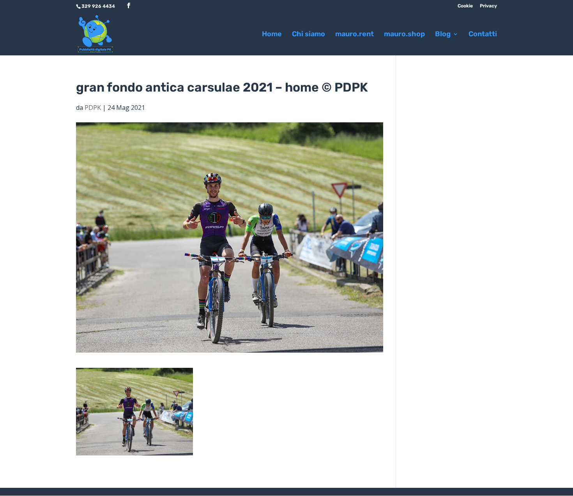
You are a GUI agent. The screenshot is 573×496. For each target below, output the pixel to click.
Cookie (465, 6)
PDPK (93, 107)
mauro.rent (354, 34)
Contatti (483, 34)
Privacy (488, 6)
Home (272, 34)
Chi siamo (308, 34)
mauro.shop (404, 34)
